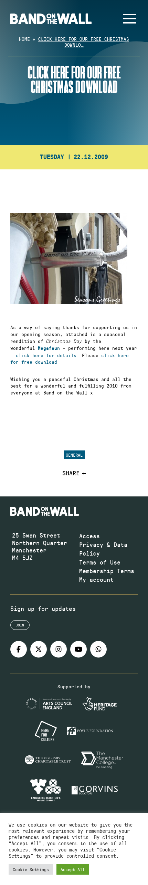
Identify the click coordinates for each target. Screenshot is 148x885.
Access (89, 536)
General (74, 455)
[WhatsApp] (98, 649)
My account (96, 579)
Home (24, 39)
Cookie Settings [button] (31, 869)
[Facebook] (18, 649)
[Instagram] (58, 649)
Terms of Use (99, 562)
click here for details (46, 355)
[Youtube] (78, 649)
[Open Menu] (129, 18)
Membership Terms (106, 571)
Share (71, 473)
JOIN (20, 625)
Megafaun (49, 348)
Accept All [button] (73, 869)
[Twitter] (38, 649)
